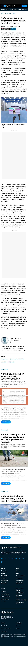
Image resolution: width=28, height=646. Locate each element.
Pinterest (19, 558)
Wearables (18, 571)
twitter (10, 342)
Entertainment (4, 580)
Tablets (17, 568)
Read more (6, 422)
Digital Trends (8, 7)
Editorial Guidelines (5, 596)
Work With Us (4, 625)
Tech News (3, 362)
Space (17, 573)
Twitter (9, 558)
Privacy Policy (19, 622)
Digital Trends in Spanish (21, 599)
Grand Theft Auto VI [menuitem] (5, 9)
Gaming (3, 573)
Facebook (1, 558)
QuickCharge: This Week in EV (16, 359)
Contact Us (3, 591)
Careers (3, 622)
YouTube (12, 558)
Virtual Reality (11, 362)
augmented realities (13, 41)
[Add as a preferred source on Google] (5, 29)
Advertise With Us (5, 594)
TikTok (16, 558)
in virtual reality (18, 35)
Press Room (18, 625)
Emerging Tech (4, 359)
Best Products (19, 578)
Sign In (24, 5)
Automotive (4, 583)
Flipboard (1, 562)
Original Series (19, 583)
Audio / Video (4, 575)
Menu (1, 6)
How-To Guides (19, 580)
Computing (4, 571)
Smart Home (4, 578)
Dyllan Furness (5, 26)
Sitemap (18, 628)
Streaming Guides (20, 575)
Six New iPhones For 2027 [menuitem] (15, 9)
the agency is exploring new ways (10, 39)
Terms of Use (4, 631)
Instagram (5, 558)
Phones (3, 568)
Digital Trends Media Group (8, 636)
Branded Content (19, 593)
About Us (3, 588)
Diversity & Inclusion (5, 628)
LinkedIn (23, 558)
